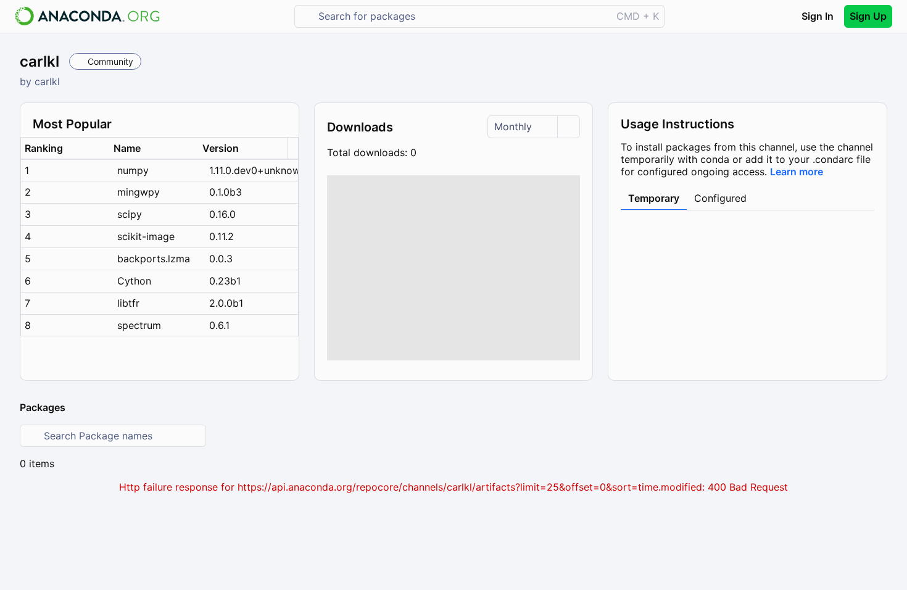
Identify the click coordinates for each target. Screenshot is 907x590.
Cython (134, 281)
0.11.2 (221, 236)
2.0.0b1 (226, 303)
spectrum (139, 325)
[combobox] (461, 16)
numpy (133, 170)
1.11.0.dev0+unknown (253, 170)
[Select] (568, 127)
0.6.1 (219, 325)
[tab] (654, 199)
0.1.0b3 (225, 192)
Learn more (796, 171)
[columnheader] (65, 148)
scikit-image (146, 236)
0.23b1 (225, 281)
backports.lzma (153, 258)
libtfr (128, 303)
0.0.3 (221, 258)
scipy (129, 214)
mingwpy (138, 192)
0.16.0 (222, 214)
